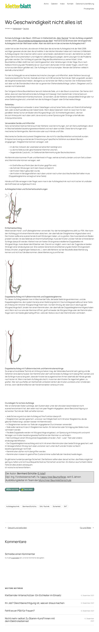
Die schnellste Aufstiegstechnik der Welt (35, 40)
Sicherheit (57, 506)
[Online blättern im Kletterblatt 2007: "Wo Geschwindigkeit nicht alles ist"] (12, 490)
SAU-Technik (62, 38)
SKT (65, 506)
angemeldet (15, 558)
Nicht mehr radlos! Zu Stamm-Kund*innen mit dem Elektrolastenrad (30, 620)
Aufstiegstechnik (12, 506)
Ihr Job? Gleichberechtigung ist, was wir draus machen (34, 603)
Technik (26, 28)
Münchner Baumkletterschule (55, 480)
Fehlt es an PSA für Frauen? (20, 610)
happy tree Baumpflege (53, 476)
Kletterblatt (10, 4)
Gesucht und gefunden (17, 527)
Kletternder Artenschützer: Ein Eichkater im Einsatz (33, 595)
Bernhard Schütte (29, 506)
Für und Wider (85, 527)
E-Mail (41, 473)
